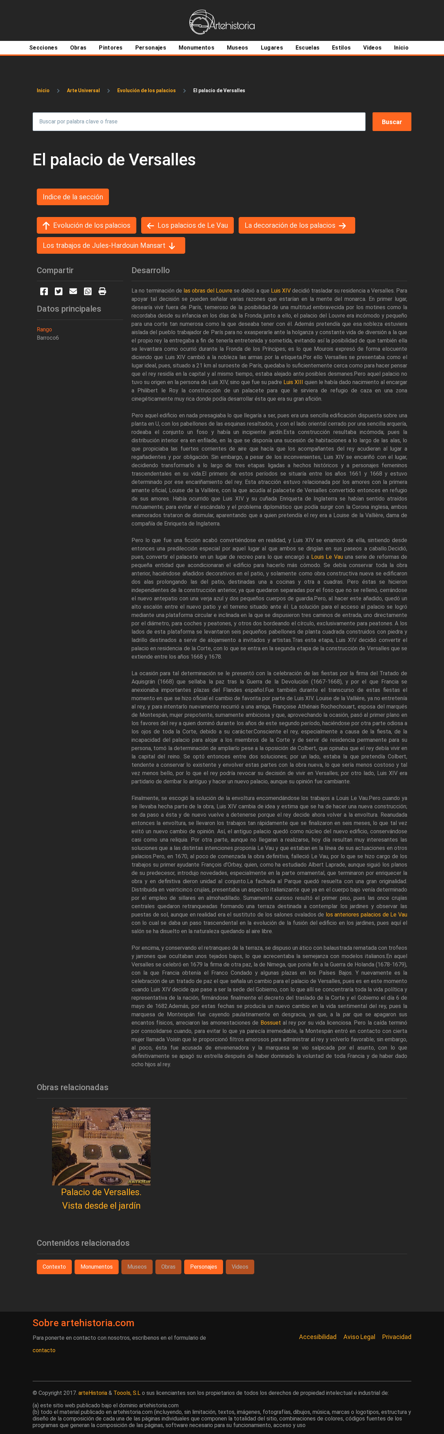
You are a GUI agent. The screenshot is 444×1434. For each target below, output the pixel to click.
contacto (44, 1350)
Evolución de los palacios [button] (91, 225)
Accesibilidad (317, 1336)
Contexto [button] (54, 1266)
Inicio (43, 90)
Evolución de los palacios (146, 90)
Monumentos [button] (96, 1266)
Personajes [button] (203, 1266)
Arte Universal (83, 90)
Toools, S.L (126, 1393)
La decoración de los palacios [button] (290, 225)
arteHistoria (92, 1393)
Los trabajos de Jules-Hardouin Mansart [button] (104, 245)
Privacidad (396, 1336)
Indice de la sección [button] (73, 197)
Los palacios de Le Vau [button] (192, 225)
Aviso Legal (359, 1336)
